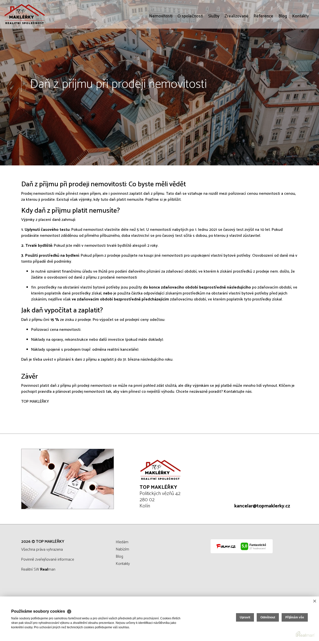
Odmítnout (267, 617)
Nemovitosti (160, 44)
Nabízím (122, 549)
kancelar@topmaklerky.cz (262, 506)
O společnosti (190, 44)
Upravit (245, 617)
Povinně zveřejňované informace (47, 559)
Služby (214, 44)
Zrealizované (236, 44)
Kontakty (300, 44)
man (47, 569)
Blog (282, 44)
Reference (263, 44)
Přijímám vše (294, 617)
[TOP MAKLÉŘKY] (41, 14)
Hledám (122, 542)
